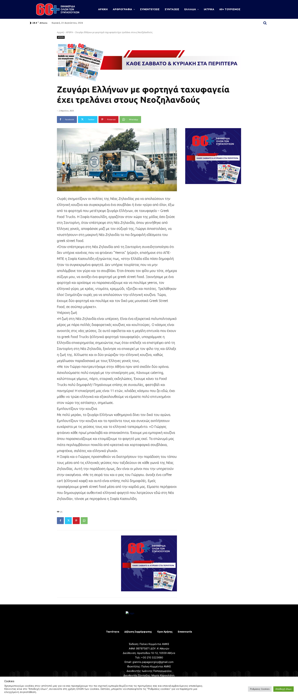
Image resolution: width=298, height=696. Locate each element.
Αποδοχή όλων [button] (283, 689)
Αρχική (60, 32)
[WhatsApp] (84, 520)
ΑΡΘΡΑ (69, 32)
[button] (265, 23)
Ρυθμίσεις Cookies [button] (260, 689)
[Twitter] (68, 520)
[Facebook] (60, 520)
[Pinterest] (76, 520)
